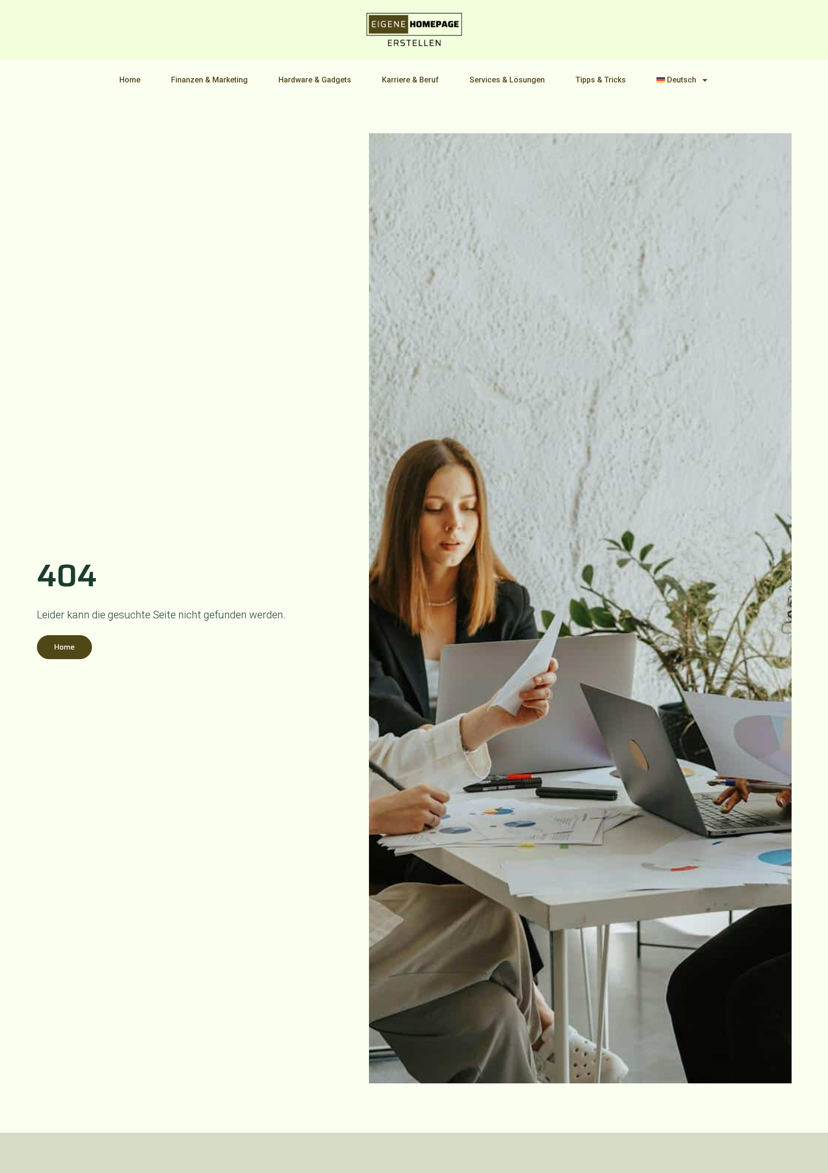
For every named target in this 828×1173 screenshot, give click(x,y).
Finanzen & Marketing (209, 79)
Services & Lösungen (507, 79)
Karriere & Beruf (410, 79)
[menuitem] (682, 80)
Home (129, 79)
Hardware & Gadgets (314, 79)
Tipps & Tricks (600, 79)
